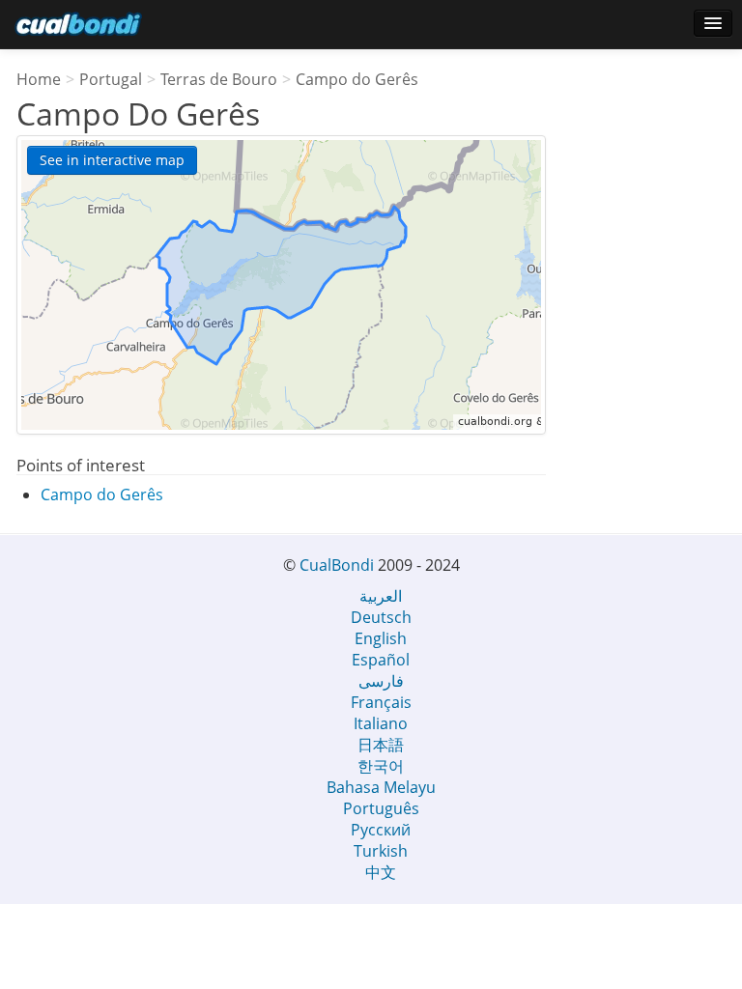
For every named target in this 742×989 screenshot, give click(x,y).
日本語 (380, 744)
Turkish (381, 851)
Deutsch (381, 617)
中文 (380, 872)
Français (381, 702)
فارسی (381, 681)
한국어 (380, 766)
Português (381, 808)
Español (381, 659)
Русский (381, 829)
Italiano (381, 723)
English (381, 638)
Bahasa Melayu (381, 787)
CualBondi (337, 565)
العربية (380, 596)
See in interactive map (112, 160)
